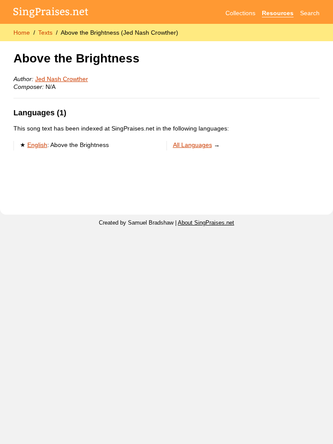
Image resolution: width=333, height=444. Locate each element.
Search (310, 13)
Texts (45, 32)
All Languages (192, 144)
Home (21, 32)
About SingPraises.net (206, 223)
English (37, 144)
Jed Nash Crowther (61, 78)
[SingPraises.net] (50, 13)
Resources (278, 13)
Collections (240, 13)
